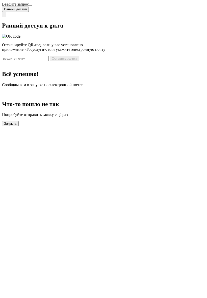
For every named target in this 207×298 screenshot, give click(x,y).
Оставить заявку (64, 58)
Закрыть (10, 124)
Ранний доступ (15, 9)
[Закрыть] (4, 14)
